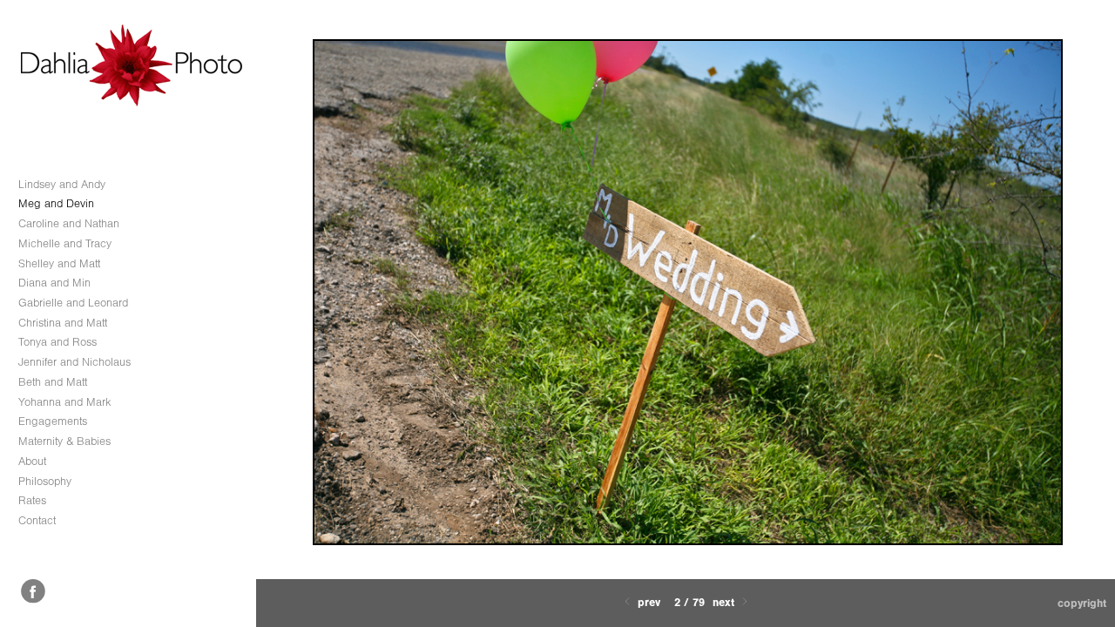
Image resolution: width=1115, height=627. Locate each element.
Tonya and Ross (57, 341)
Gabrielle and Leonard (73, 302)
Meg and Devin (56, 203)
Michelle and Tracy (65, 243)
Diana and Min (54, 282)
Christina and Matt (62, 322)
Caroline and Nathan (68, 223)
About (32, 461)
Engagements (52, 421)
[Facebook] (33, 591)
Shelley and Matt (59, 263)
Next (725, 602)
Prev (647, 602)
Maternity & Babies (64, 441)
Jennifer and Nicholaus (74, 361)
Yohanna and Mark (65, 401)
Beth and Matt (52, 381)
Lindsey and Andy (61, 184)
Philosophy (44, 481)
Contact (37, 520)
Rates (32, 500)
